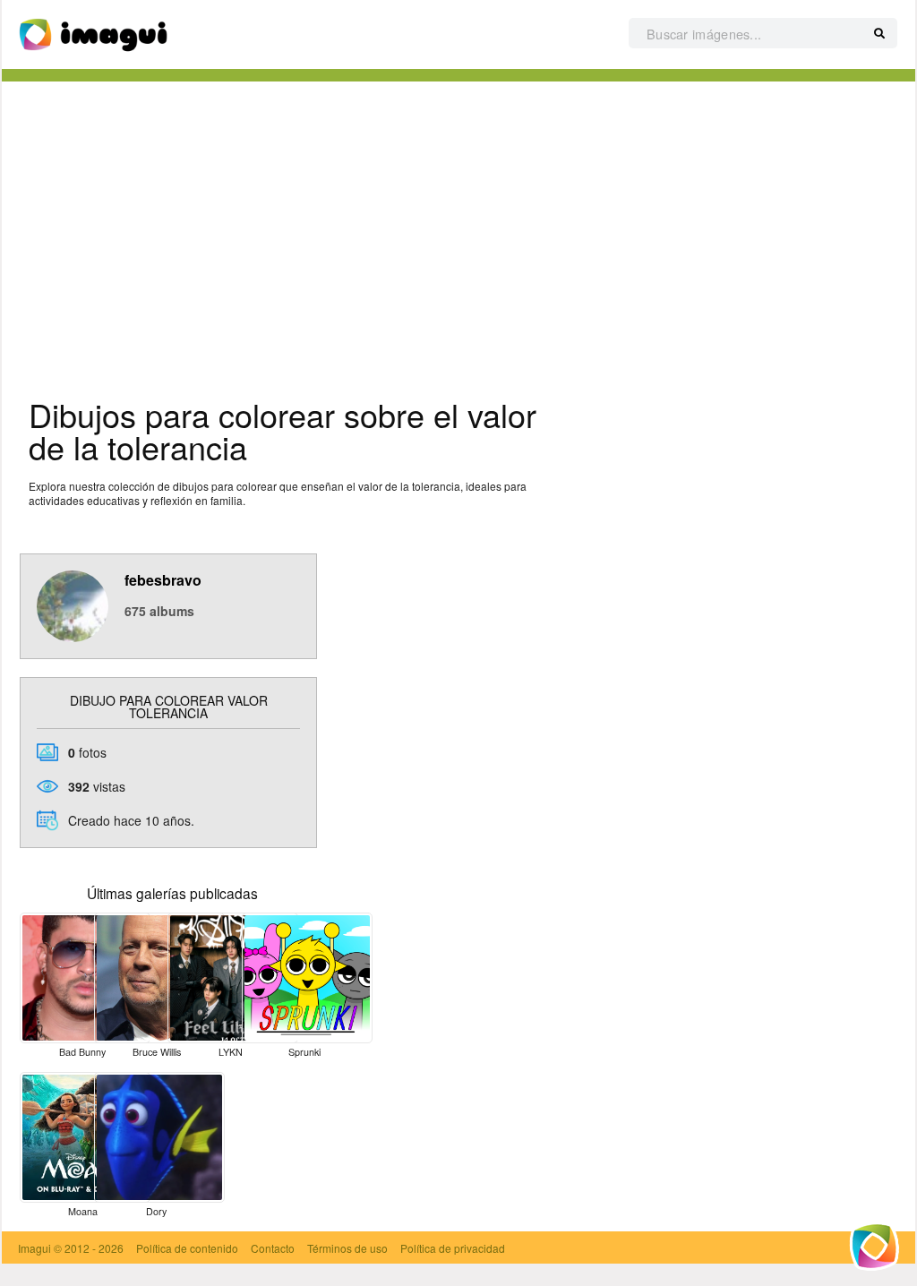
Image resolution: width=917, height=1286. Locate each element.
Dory (156, 1211)
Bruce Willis (157, 1052)
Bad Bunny (82, 1052)
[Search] (879, 34)
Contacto (273, 1248)
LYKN (231, 1052)
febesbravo (162, 580)
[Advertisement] (458, 233)
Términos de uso (347, 1248)
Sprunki (304, 1052)
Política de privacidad (452, 1248)
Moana (83, 1211)
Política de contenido (187, 1248)
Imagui (34, 1248)
